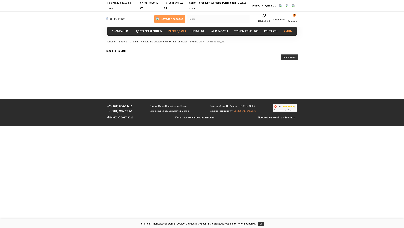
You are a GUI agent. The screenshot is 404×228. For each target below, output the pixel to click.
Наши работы (219, 31)
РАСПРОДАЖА (177, 31)
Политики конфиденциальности (194, 117)
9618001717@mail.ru (264, 5)
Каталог (172, 18)
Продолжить (289, 57)
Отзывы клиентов (246, 31)
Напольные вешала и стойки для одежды (164, 41)
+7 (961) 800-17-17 (149, 5)
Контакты (271, 31)
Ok (261, 224)
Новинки (198, 31)
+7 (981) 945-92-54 (174, 5)
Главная (111, 41)
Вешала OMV (197, 41)
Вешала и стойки (128, 41)
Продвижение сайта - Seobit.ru (276, 117)
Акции (288, 31)
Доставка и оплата (149, 31)
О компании (119, 31)
